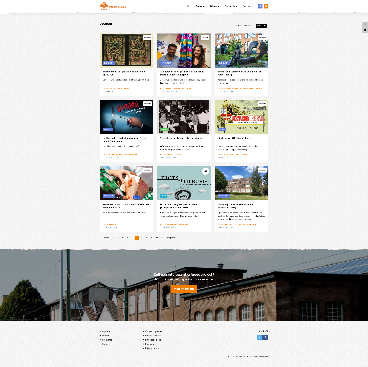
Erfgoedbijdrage (153, 340)
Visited (265, 357)
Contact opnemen (154, 331)
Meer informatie (184, 289)
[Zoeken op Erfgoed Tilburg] (266, 6)
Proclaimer (150, 344)
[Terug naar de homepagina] (113, 6)
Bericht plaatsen (153, 336)
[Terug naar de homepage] (188, 6)
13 (162, 237)
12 (157, 237)
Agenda (200, 6)
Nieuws (214, 6)
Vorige (106, 237)
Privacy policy (152, 348)
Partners (248, 6)
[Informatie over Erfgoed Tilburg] (260, 6)
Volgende (171, 237)
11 (151, 237)
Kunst (260, 25)
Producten (231, 6)
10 (146, 237)
